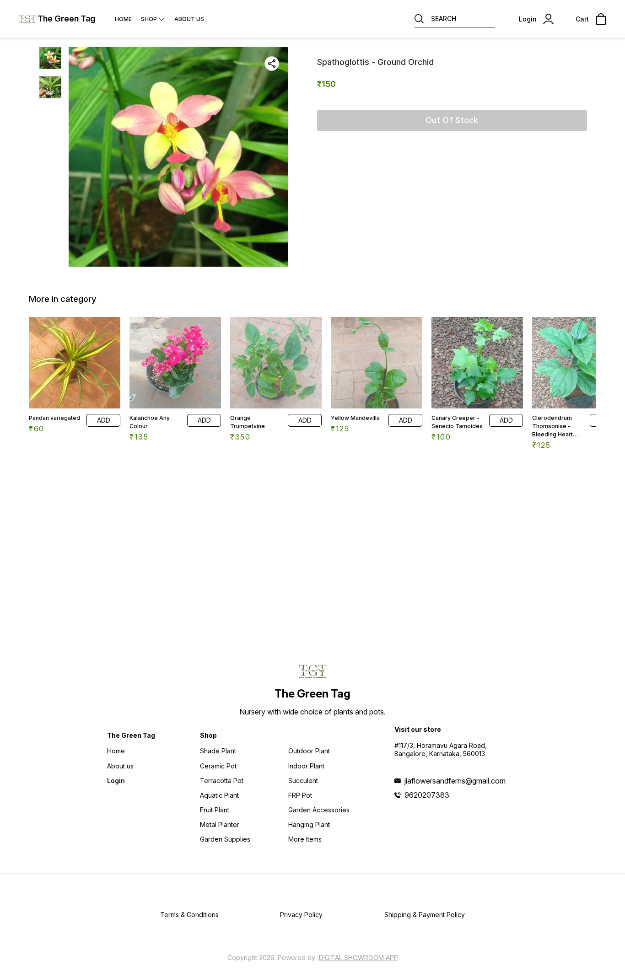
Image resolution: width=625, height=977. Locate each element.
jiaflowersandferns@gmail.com (455, 781)
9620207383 (426, 795)
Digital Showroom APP (358, 957)
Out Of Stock (452, 120)
